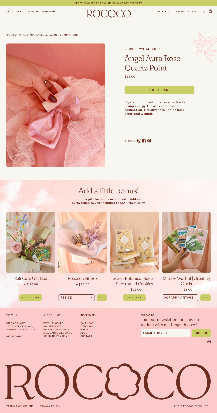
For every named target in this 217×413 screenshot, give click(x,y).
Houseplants (52, 326)
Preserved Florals (56, 329)
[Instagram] (209, 341)
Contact (86, 336)
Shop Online (51, 315)
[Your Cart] (210, 11)
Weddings (87, 326)
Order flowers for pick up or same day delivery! (108, 3)
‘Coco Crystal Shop (20, 35)
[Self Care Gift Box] (30, 242)
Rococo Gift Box (83, 278)
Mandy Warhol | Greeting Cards (186, 280)
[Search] (204, 11)
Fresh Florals (53, 323)
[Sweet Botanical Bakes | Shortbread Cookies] (134, 242)
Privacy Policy (50, 406)
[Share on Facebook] (144, 141)
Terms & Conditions (20, 406)
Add (101, 297)
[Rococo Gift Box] (82, 242)
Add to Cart (159, 90)
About (84, 332)
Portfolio (87, 329)
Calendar (87, 323)
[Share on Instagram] (139, 141)
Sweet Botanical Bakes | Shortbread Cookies (134, 280)
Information (89, 315)
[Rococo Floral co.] (108, 14)
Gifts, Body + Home (56, 336)
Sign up (201, 333)
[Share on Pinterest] (149, 141)
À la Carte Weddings (57, 332)
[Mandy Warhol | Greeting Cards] (186, 242)
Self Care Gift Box (30, 278)
